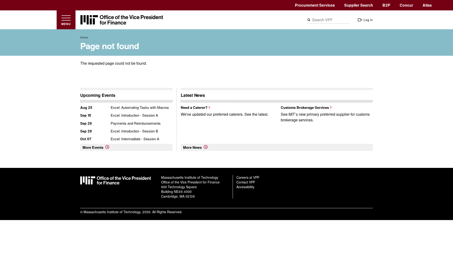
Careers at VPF (248, 177)
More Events (93, 147)
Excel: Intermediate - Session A (135, 138)
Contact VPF (245, 182)
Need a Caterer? (194, 107)
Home (84, 37)
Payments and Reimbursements (136, 123)
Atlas (427, 5)
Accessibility (245, 186)
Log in (368, 19)
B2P (386, 5)
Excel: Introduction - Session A (134, 115)
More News (192, 147)
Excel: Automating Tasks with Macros (140, 107)
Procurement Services (315, 5)
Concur (406, 5)
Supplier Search (358, 5)
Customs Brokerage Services (305, 107)
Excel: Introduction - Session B (134, 130)
